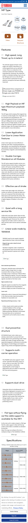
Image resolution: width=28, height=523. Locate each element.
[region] (14, 507)
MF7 (6, 455)
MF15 (6, 463)
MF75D (7, 490)
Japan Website (18, 1)
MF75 (6, 486)
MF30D (7, 482)
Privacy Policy (18, 508)
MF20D (7, 474)
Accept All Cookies (14, 520)
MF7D (7, 459)
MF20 (6, 471)
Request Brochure (20, 41)
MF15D (7, 467)
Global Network (4, 1)
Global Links (11, 1)
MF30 (6, 478)
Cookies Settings (14, 511)
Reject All (14, 515)
